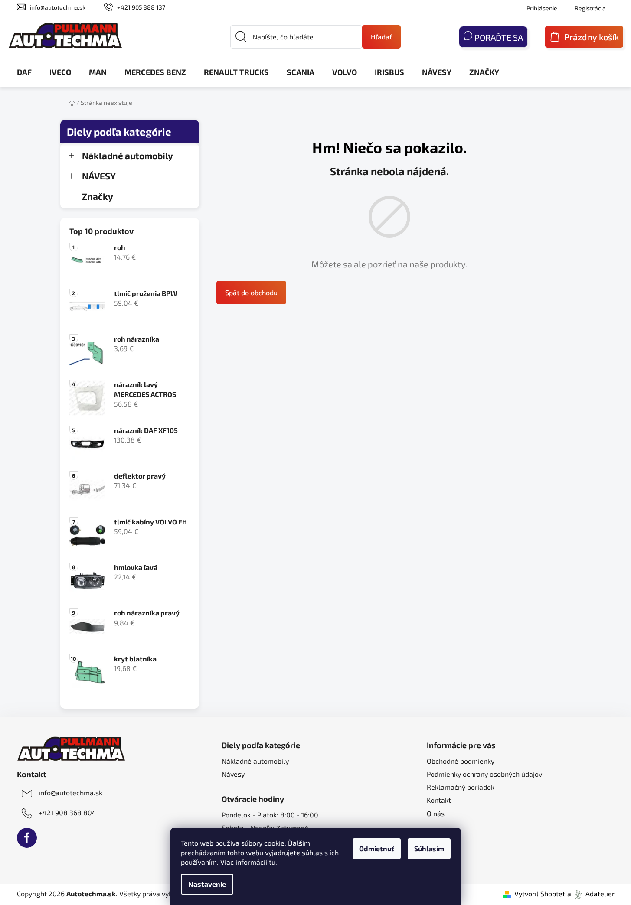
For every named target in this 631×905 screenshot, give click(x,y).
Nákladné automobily (127, 155)
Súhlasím (429, 848)
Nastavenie (207, 884)
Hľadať (381, 37)
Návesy (233, 774)
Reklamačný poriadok (460, 787)
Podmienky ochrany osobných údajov (484, 774)
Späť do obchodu (251, 292)
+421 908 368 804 (67, 812)
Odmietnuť (376, 848)
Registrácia (590, 8)
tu (272, 862)
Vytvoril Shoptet (539, 893)
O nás (436, 813)
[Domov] (72, 102)
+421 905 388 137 (141, 7)
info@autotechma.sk (57, 7)
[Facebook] (27, 838)
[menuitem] (24, 72)
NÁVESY (99, 175)
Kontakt (439, 800)
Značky (97, 196)
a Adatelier (591, 893)
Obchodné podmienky (460, 761)
